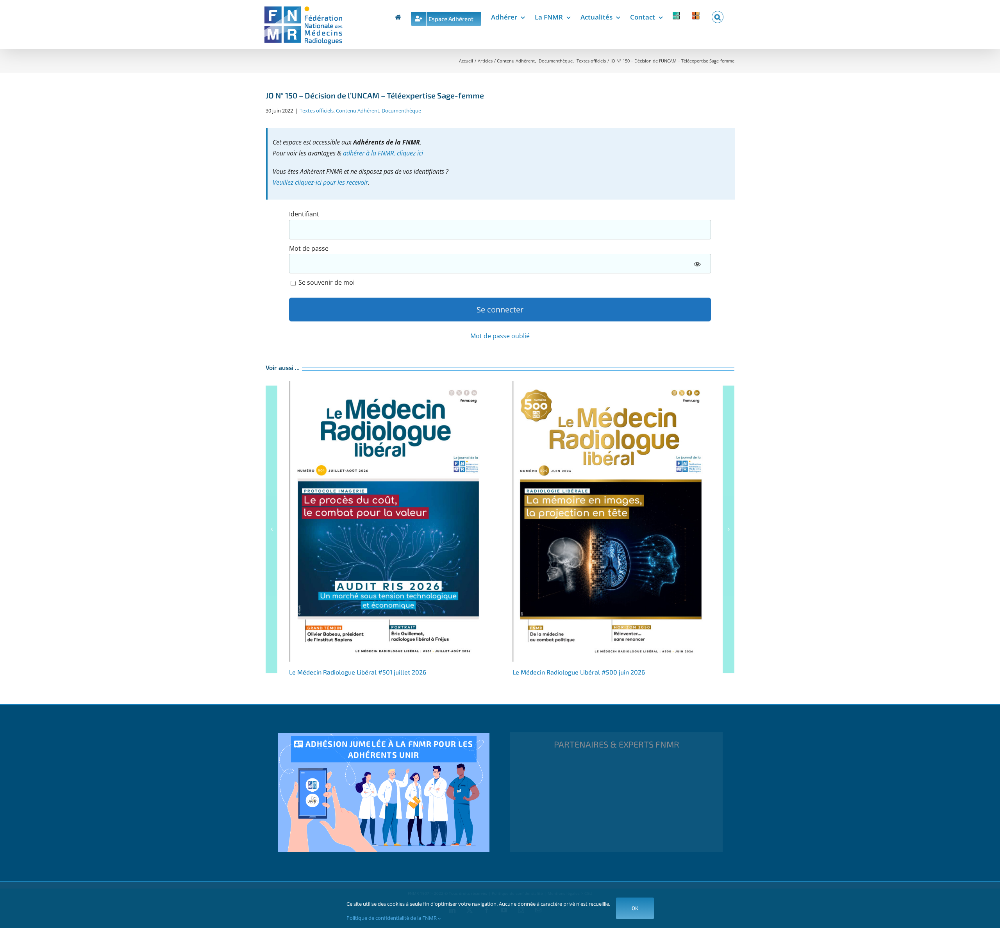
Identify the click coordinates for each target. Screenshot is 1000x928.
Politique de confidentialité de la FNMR (392, 917)
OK (635, 908)
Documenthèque (401, 110)
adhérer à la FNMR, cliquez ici (383, 153)
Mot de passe (309, 248)
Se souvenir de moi (326, 282)
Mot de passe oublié (500, 336)
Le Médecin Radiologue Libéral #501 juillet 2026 (388, 521)
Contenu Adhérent (357, 110)
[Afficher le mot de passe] (697, 263)
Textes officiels (317, 110)
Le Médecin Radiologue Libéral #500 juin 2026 (612, 521)
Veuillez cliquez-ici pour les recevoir (320, 182)
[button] (717, 15)
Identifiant (304, 214)
